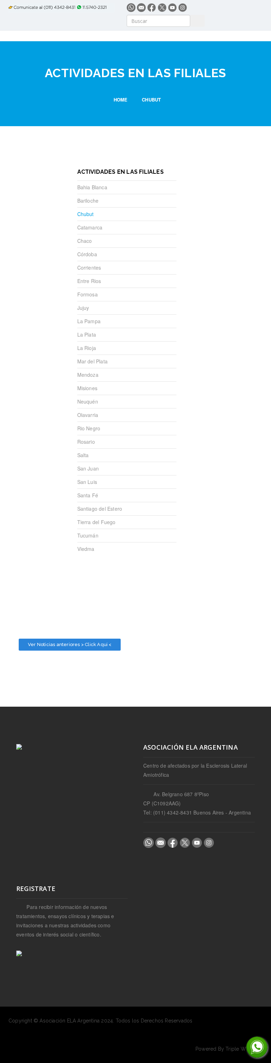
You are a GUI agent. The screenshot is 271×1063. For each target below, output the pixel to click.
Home (121, 99)
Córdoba (87, 254)
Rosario (86, 441)
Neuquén (87, 401)
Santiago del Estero (99, 508)
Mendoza (87, 374)
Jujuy (83, 307)
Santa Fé (87, 495)
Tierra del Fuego (96, 522)
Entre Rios (89, 280)
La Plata (86, 334)
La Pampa (89, 321)
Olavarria (87, 414)
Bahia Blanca (92, 187)
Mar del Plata (92, 361)
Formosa (87, 294)
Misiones (87, 388)
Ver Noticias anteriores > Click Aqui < (70, 644)
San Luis (87, 481)
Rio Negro (89, 428)
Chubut (85, 213)
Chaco (84, 240)
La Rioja (86, 347)
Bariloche (88, 200)
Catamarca (90, 227)
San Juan (88, 468)
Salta (83, 455)
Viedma (86, 548)
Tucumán (87, 535)
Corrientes (89, 267)
